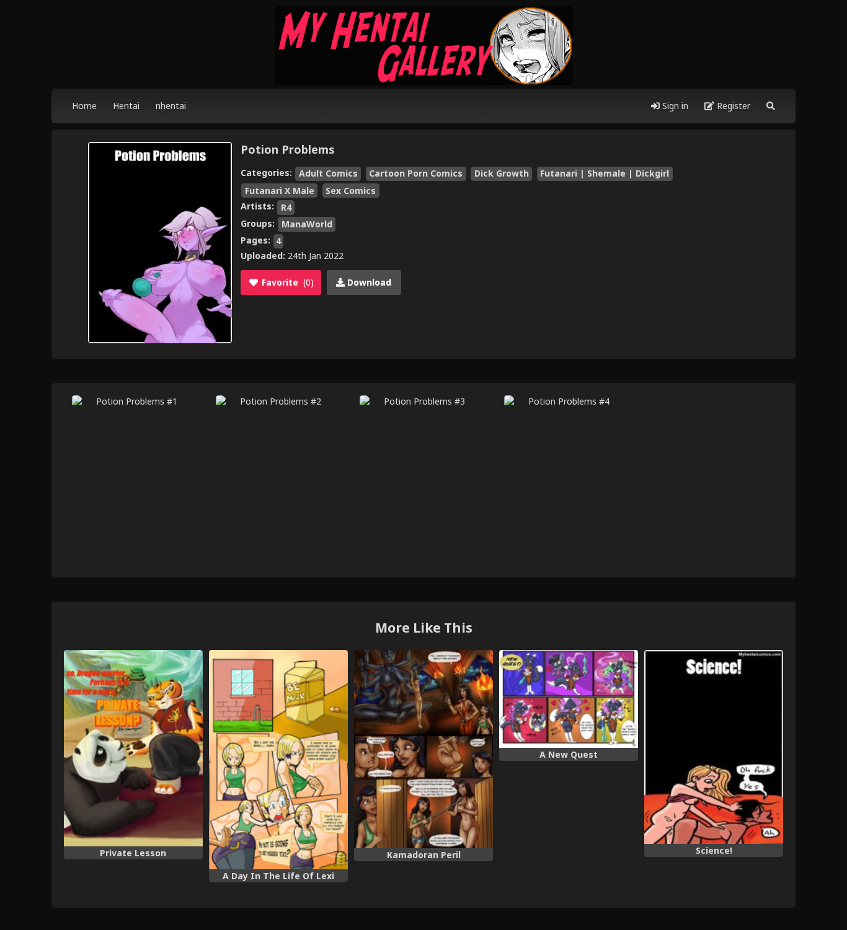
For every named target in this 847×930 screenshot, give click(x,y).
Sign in (674, 106)
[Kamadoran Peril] (423, 749)
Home (84, 106)
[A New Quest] (568, 699)
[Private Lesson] (133, 748)
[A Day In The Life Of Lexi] (278, 759)
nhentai (171, 106)
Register (732, 106)
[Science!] (713, 747)
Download (368, 282)
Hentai (126, 106)
